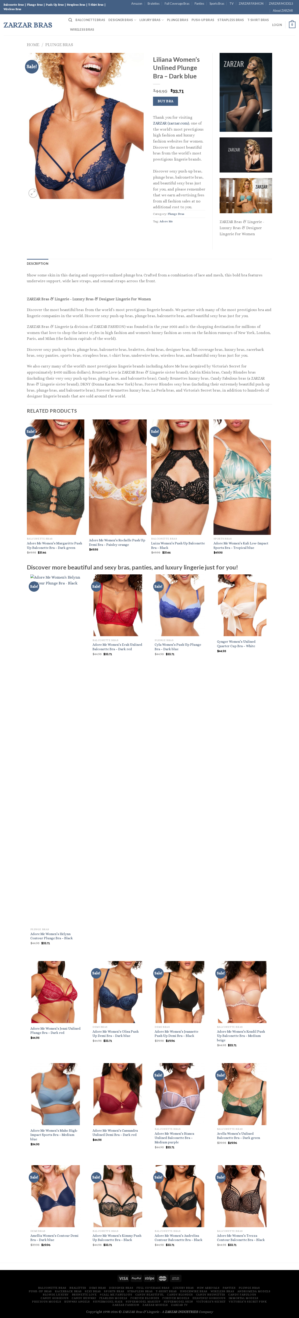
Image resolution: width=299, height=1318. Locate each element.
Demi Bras (97, 1287)
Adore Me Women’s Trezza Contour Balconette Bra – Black (241, 1238)
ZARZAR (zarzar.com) (171, 123)
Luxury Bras (150, 20)
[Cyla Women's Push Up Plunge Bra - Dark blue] (180, 605)
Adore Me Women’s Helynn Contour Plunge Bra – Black (51, 936)
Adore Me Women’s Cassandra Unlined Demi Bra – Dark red (115, 1133)
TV (231, 3)
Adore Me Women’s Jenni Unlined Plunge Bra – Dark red (55, 1031)
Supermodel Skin (178, 1301)
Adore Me (166, 221)
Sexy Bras (93, 1291)
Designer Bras (120, 20)
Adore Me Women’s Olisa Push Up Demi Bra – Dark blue (116, 1034)
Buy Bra (166, 101)
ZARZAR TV (179, 1305)
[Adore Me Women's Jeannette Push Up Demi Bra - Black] (180, 992)
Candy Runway (84, 1298)
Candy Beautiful (149, 1294)
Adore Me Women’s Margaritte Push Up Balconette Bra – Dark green (54, 545)
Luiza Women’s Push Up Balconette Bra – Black (178, 545)
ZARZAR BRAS (28, 25)
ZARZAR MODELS (281, 3)
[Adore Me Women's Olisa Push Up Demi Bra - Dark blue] (118, 992)
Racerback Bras (68, 1291)
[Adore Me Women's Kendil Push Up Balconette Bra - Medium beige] (242, 992)
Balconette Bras (90, 20)
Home (33, 44)
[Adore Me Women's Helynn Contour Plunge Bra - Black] (55, 749)
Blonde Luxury (56, 1294)
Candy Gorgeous (55, 1298)
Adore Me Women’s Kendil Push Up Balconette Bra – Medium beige (241, 1036)
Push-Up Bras (203, 20)
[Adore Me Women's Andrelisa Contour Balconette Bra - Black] (180, 1196)
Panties (199, 3)
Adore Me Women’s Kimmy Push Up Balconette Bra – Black (117, 1238)
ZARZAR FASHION (251, 3)
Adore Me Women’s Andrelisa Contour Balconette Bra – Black (179, 1238)
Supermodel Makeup (143, 1301)
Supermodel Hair (107, 1301)
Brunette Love (84, 1294)
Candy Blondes (180, 1294)
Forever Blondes (144, 1298)
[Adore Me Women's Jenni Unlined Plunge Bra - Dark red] (55, 992)
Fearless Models (113, 1298)
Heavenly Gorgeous (208, 1298)
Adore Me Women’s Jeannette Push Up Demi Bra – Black (176, 1034)
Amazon (136, 3)
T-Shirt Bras (258, 20)
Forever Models (175, 1298)
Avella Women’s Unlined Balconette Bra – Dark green (238, 1136)
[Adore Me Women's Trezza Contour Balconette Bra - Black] (242, 1196)
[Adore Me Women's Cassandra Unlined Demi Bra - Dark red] (118, 1094)
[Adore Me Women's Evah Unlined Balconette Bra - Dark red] (118, 605)
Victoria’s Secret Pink (248, 1301)
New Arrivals (208, 1287)
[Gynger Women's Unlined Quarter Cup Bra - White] (242, 605)
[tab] (37, 263)
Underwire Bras (193, 1291)
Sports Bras (217, 3)
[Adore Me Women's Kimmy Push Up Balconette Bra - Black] (118, 1196)
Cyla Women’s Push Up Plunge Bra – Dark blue (178, 647)
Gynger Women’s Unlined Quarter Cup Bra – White (236, 644)
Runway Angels (77, 1301)
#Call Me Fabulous (116, 1294)
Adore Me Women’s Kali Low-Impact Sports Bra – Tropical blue (241, 545)
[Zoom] (33, 193)
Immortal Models (243, 1298)
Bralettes (154, 3)
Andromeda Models (254, 1291)
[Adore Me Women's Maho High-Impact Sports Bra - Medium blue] (55, 1094)
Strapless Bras (230, 20)
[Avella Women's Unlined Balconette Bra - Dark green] (242, 1094)
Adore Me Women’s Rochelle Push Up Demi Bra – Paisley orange (117, 542)
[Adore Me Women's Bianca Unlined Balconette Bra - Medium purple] (180, 1094)
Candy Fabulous (242, 1294)
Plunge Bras (177, 20)
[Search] (70, 20)
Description (37, 263)
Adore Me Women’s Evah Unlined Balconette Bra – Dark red (117, 647)
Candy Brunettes (210, 1294)
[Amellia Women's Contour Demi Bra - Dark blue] (55, 1196)
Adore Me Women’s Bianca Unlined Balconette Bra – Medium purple (174, 1138)
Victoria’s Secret (210, 1301)
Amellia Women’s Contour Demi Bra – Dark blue (54, 1238)
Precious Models (46, 1301)
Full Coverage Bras (177, 3)
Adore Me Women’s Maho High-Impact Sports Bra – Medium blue (54, 1135)
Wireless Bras (82, 29)
